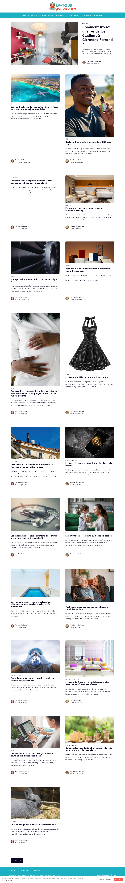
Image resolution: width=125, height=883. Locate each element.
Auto (68, 15)
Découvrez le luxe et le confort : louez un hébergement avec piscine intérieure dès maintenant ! (30, 604)
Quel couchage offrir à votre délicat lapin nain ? (34, 824)
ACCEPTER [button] (118, 879)
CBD (66, 139)
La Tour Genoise (19, 870)
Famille (86, 15)
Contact (113, 875)
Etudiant (85, 23)
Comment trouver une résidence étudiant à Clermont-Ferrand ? (97, 35)
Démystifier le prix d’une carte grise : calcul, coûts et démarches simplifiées (32, 754)
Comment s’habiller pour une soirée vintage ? (87, 377)
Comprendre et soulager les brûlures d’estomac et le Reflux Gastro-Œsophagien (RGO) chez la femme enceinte (34, 393)
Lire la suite (107, 54)
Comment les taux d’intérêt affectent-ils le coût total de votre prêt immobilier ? (88, 749)
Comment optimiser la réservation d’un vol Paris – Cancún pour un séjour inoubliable (34, 108)
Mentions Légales (103, 875)
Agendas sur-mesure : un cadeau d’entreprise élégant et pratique (87, 269)
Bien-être (68, 205)
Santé (12, 388)
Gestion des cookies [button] (105, 880)
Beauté (76, 15)
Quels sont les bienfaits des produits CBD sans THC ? (88, 143)
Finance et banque (71, 460)
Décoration (77, 679)
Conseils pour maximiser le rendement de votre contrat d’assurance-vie (34, 679)
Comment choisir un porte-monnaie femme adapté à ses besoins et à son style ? (31, 181)
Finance (34, 15)
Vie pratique (97, 15)
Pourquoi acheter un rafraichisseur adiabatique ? (34, 280)
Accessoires (14, 178)
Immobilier (42, 15)
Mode (67, 374)
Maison (59, 15)
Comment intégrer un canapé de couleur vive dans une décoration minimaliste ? (87, 683)
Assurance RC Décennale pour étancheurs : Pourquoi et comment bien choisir (32, 465)
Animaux (13, 822)
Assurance (25, 15)
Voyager (13, 104)
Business (51, 15)
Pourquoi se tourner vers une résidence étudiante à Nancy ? (84, 209)
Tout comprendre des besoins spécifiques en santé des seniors (87, 608)
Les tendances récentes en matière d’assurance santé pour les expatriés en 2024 (34, 537)
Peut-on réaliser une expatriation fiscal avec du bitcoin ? (88, 464)
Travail (67, 265)
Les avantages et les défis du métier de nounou (88, 536)
